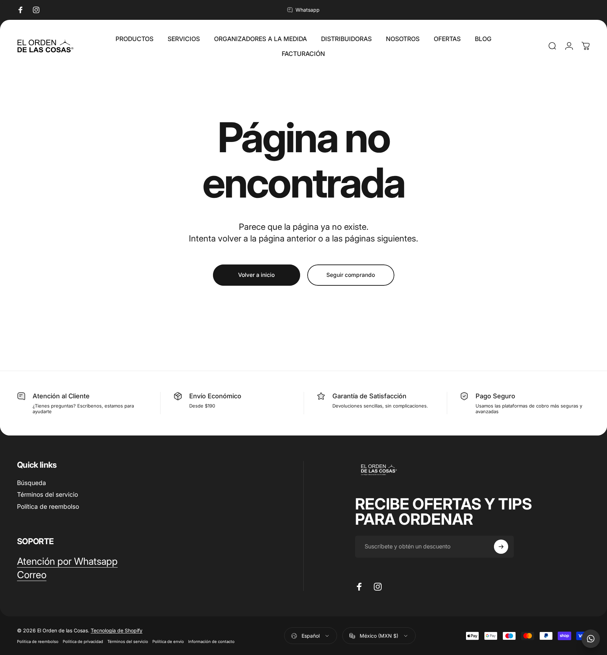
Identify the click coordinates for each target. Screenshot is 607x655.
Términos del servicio (47, 494)
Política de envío (168, 641)
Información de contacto (211, 641)
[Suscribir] (501, 547)
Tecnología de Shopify (116, 630)
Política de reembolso (48, 506)
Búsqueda (31, 482)
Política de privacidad (83, 641)
